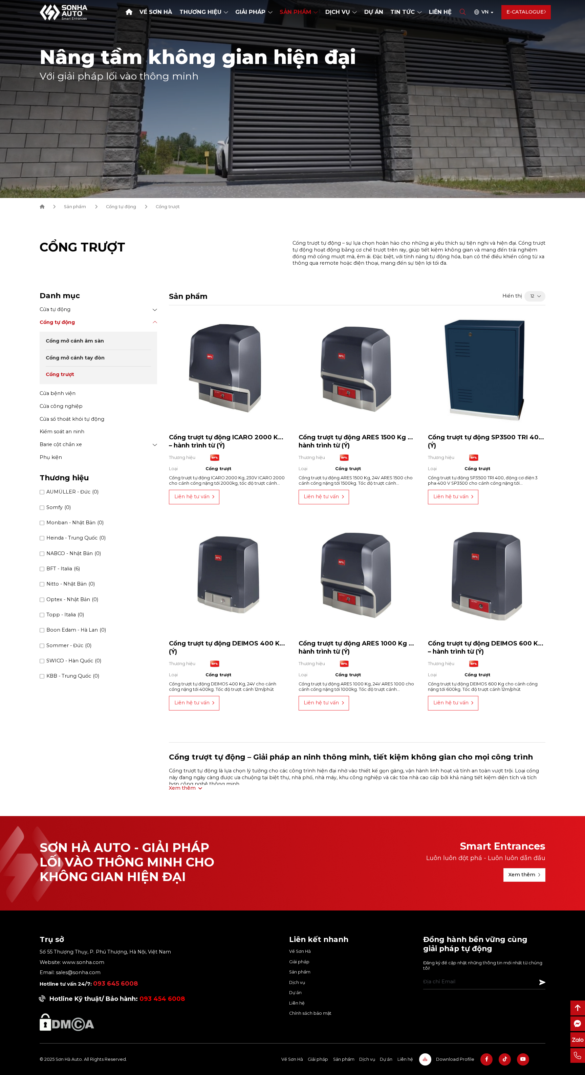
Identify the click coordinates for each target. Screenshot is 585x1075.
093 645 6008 (115, 983)
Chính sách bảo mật (310, 1013)
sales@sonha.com (78, 972)
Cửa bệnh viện (57, 393)
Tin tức (402, 11)
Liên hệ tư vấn (192, 496)
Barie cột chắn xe (61, 444)
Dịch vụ (337, 11)
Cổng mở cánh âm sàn (75, 341)
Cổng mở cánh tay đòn (75, 358)
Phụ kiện (51, 457)
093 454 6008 (162, 999)
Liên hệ (440, 11)
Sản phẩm (295, 11)
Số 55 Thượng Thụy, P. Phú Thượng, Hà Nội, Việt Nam (105, 952)
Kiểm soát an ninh (62, 432)
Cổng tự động (121, 206)
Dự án (373, 11)
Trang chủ (129, 12)
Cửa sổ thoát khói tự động (72, 419)
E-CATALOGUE (525, 12)
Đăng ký (542, 982)
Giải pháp (250, 11)
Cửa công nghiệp (61, 406)
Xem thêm (521, 875)
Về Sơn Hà (155, 11)
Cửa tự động (55, 309)
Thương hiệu (200, 11)
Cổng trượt (60, 375)
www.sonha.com (82, 962)
